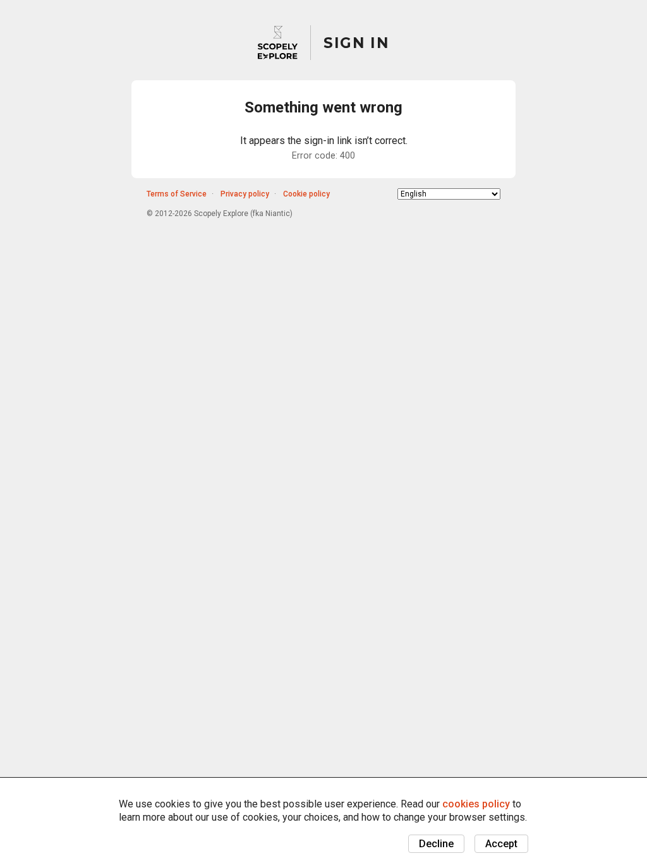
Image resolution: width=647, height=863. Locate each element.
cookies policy (476, 804)
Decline (436, 844)
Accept (501, 844)
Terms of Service (177, 194)
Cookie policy (306, 194)
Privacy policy (245, 194)
